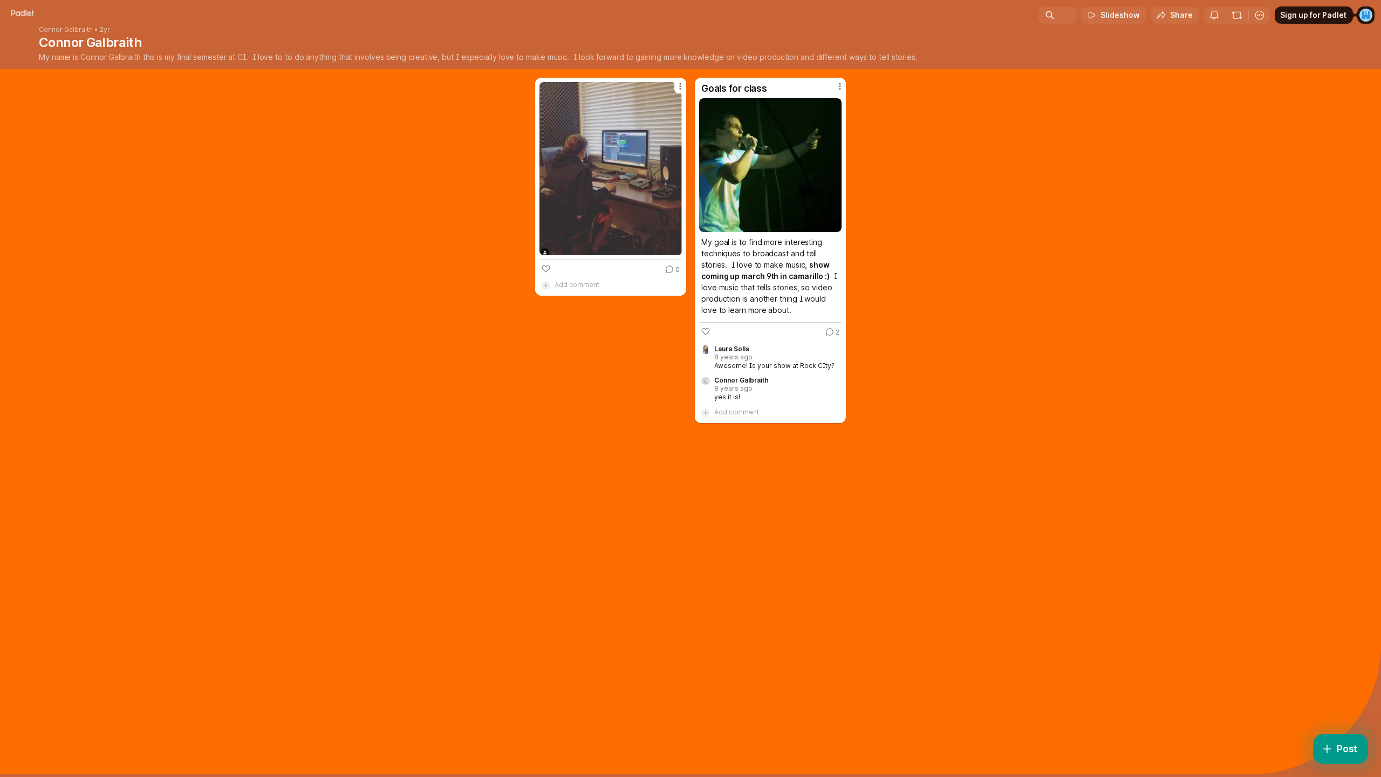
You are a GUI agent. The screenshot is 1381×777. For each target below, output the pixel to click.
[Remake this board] (1237, 15)
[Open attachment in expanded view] (610, 168)
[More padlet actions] (1259, 15)
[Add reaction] (545, 268)
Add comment (577, 285)
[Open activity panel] (1214, 15)
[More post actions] (680, 86)
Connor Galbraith (66, 29)
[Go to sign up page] (1366, 15)
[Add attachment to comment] (546, 285)
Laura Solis (731, 349)
